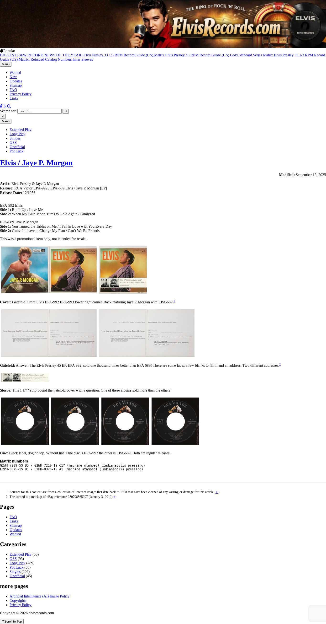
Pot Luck (16, 151)
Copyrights (18, 600)
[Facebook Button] (1, 106)
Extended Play (21, 130)
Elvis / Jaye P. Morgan (36, 162)
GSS (13, 142)
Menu (6, 64)
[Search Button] (9, 106)
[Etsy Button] (4, 106)
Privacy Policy (21, 94)
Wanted (15, 72)
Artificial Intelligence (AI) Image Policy (39, 596)
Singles (15, 138)
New (13, 77)
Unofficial (17, 147)
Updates (16, 81)
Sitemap (16, 85)
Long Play (17, 134)
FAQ (13, 90)
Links (14, 98)
